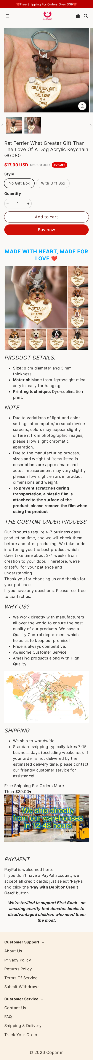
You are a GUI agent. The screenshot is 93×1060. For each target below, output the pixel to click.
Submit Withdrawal (22, 986)
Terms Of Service (20, 978)
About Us (13, 951)
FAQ (8, 1016)
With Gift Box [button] (53, 183)
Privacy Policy (17, 960)
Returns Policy (18, 969)
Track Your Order (20, 1034)
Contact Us (15, 1008)
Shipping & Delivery (23, 1025)
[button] (7, 16)
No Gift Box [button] (19, 183)
